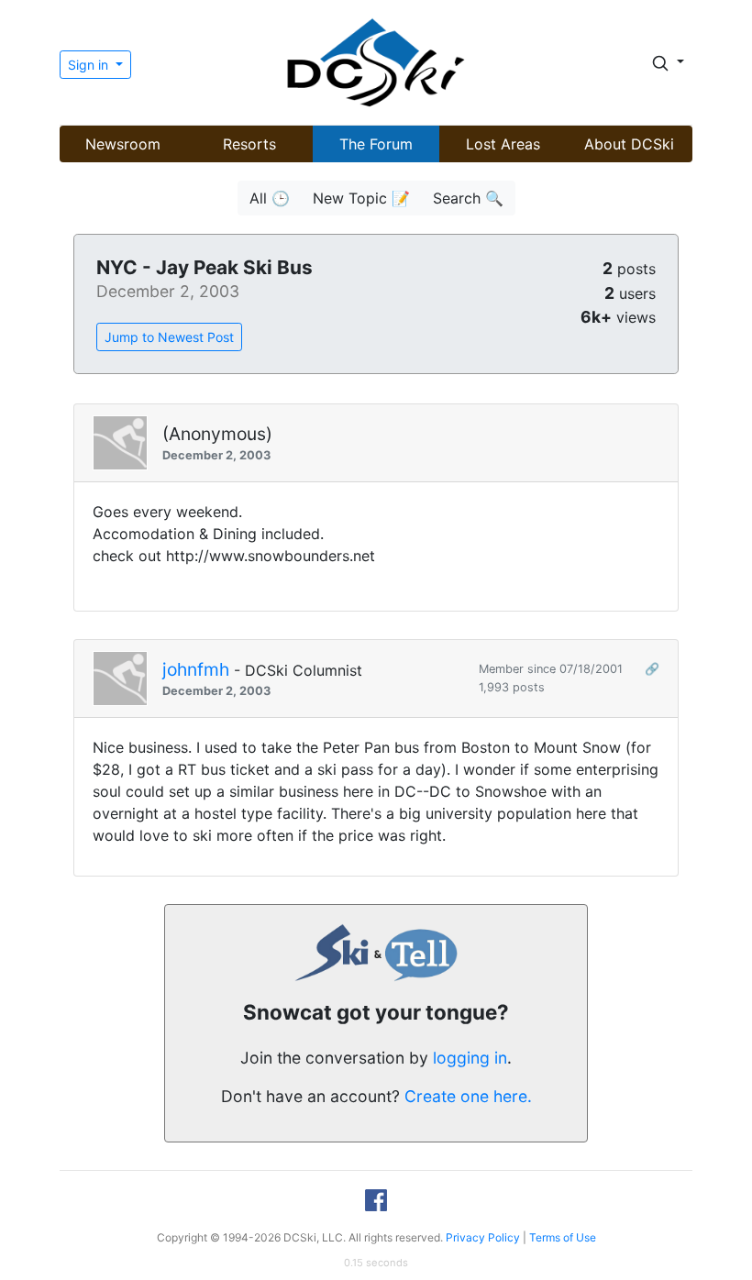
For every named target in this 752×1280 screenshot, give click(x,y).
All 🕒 (269, 198)
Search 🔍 (468, 198)
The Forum (376, 144)
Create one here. (468, 1096)
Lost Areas (503, 144)
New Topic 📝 (361, 198)
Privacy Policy (483, 1237)
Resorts (249, 144)
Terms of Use (562, 1237)
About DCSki (629, 144)
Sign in (90, 64)
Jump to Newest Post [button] (169, 337)
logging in (470, 1057)
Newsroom (122, 144)
